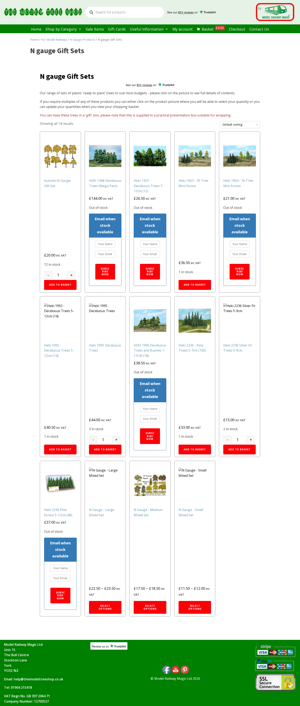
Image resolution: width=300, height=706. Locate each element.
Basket (213, 29)
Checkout (237, 29)
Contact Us (259, 29)
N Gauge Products (82, 39)
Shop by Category (61, 29)
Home (36, 29)
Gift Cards (117, 29)
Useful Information (146, 29)
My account (182, 29)
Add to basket (60, 284)
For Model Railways (54, 39)
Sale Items (95, 29)
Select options (105, 607)
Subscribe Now (105, 271)
